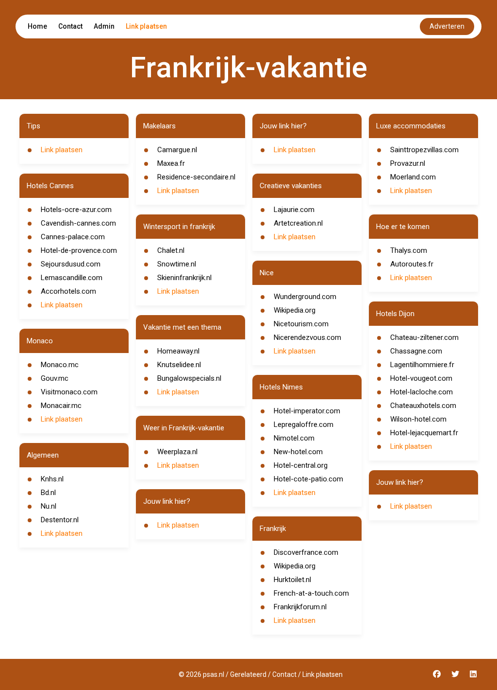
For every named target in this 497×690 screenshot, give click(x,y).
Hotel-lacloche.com (421, 392)
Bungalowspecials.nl (189, 378)
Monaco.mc (60, 364)
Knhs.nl (52, 479)
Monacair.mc (61, 405)
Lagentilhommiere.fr (422, 364)
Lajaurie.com (294, 209)
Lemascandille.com (71, 277)
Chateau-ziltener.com (424, 337)
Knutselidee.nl (179, 364)
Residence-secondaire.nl (196, 177)
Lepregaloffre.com (303, 424)
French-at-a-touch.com (311, 593)
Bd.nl (48, 492)
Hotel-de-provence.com (79, 250)
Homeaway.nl (178, 351)
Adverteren (447, 26)
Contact (70, 26)
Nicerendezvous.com (307, 337)
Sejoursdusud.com (70, 264)
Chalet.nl (170, 250)
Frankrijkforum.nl (300, 606)
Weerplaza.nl (177, 451)
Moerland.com (413, 177)
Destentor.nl (60, 519)
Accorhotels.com (68, 291)
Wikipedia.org (294, 310)
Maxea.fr (171, 163)
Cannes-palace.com (73, 236)
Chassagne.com (416, 351)
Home (37, 26)
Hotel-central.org (301, 465)
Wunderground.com (305, 296)
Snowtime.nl (176, 264)
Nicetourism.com (301, 323)
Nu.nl (48, 506)
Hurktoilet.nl (292, 579)
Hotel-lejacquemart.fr (424, 432)
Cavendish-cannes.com (78, 223)
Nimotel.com (294, 438)
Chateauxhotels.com (423, 405)
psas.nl (213, 674)
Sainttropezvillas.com (424, 149)
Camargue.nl (177, 149)
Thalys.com (408, 250)
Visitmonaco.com (69, 392)
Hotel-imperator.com (307, 411)
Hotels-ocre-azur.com (76, 209)
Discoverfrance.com (306, 552)
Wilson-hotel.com (418, 419)
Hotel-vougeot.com (421, 378)
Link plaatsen (146, 26)
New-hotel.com (298, 451)
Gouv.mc (54, 378)
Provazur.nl (407, 163)
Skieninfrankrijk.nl (184, 277)
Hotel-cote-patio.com (308, 479)
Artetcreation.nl (298, 223)
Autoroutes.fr (411, 264)
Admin (104, 26)
